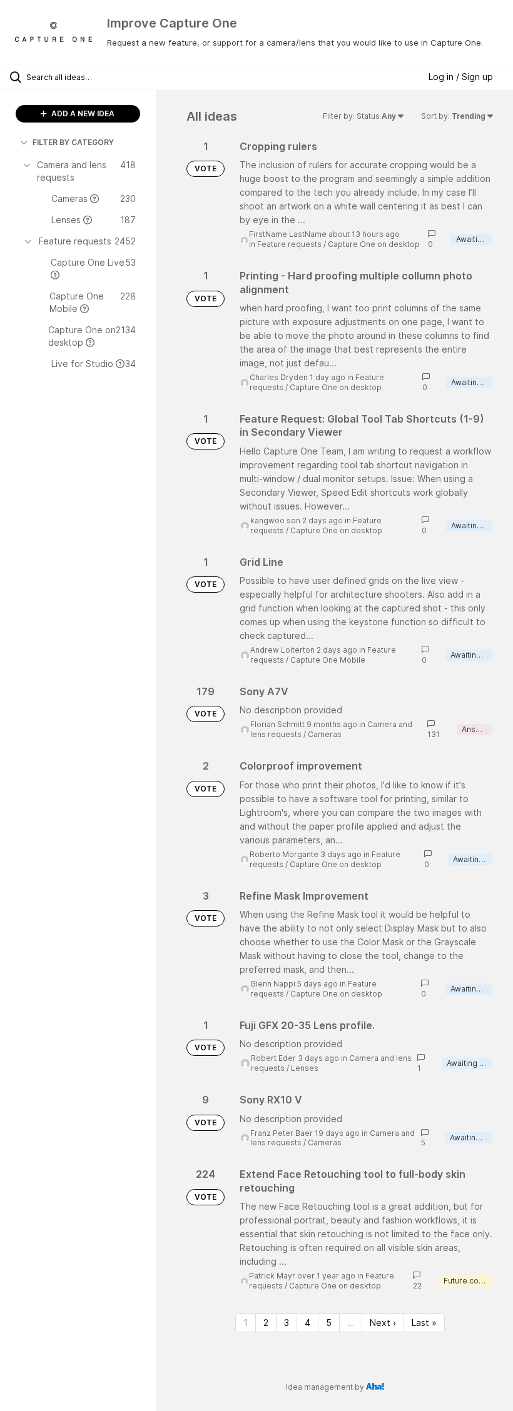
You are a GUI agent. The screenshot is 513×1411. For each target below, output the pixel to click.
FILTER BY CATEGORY (73, 142)
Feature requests (289, 244)
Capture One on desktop (374, 244)
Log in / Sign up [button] (461, 76)
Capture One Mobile (327, 660)
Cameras (325, 734)
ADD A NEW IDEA (81, 113)
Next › (383, 1322)
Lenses (304, 1068)
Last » (424, 1322)
